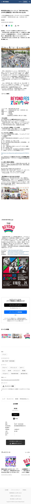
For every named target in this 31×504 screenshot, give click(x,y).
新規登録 (25, 1)
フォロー (15, 414)
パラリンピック (13, 367)
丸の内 (9, 370)
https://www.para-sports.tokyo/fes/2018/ (10, 379)
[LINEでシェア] (11, 26)
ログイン (20, 1)
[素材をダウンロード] (15, 26)
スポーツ (22, 367)
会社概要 (6, 489)
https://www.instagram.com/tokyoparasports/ (18, 254)
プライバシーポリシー (15, 489)
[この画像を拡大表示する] (6, 336)
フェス (3, 370)
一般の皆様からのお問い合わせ (15, 498)
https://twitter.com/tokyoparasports (16, 252)
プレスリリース (10, 398)
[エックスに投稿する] (6, 26)
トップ (3, 398)
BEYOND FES (24, 373)
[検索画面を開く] (29, 2)
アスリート (4, 367)
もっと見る (27, 452)
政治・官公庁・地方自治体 (8, 361)
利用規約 (24, 489)
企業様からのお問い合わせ (15, 495)
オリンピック (17, 370)
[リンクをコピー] (18, 26)
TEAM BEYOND (14, 373)
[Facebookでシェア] (9, 26)
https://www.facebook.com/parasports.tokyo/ (18, 251)
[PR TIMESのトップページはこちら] (6, 1)
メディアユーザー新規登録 (15, 312)
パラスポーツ (5, 373)
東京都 (23, 370)
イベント (4, 354)
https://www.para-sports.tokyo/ (15, 250)
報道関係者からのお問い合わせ (15, 492)
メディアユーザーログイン (15, 305)
